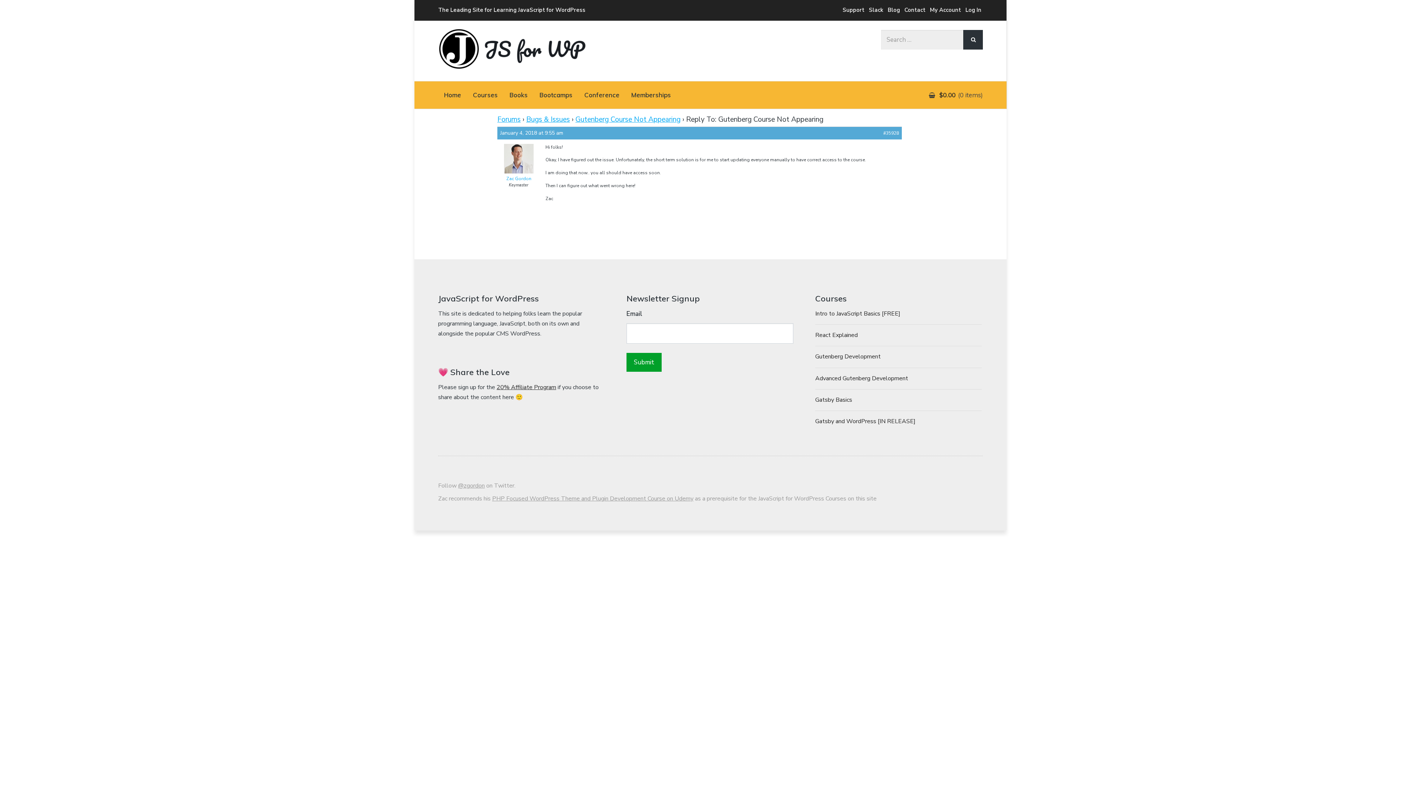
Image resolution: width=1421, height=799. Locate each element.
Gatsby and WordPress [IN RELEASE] (865, 421)
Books (519, 95)
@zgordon (471, 486)
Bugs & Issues (548, 119)
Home (452, 95)
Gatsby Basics (833, 400)
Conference (601, 95)
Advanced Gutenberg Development (861, 378)
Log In (973, 10)
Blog (894, 10)
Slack (876, 10)
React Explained (836, 335)
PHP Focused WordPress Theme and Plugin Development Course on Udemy (592, 499)
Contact (915, 10)
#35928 (891, 133)
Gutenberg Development (848, 357)
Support (853, 10)
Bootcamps (556, 95)
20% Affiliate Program (526, 387)
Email (634, 314)
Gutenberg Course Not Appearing (628, 119)
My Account (945, 10)
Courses (485, 95)
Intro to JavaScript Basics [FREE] (857, 314)
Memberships (651, 95)
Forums (509, 119)
